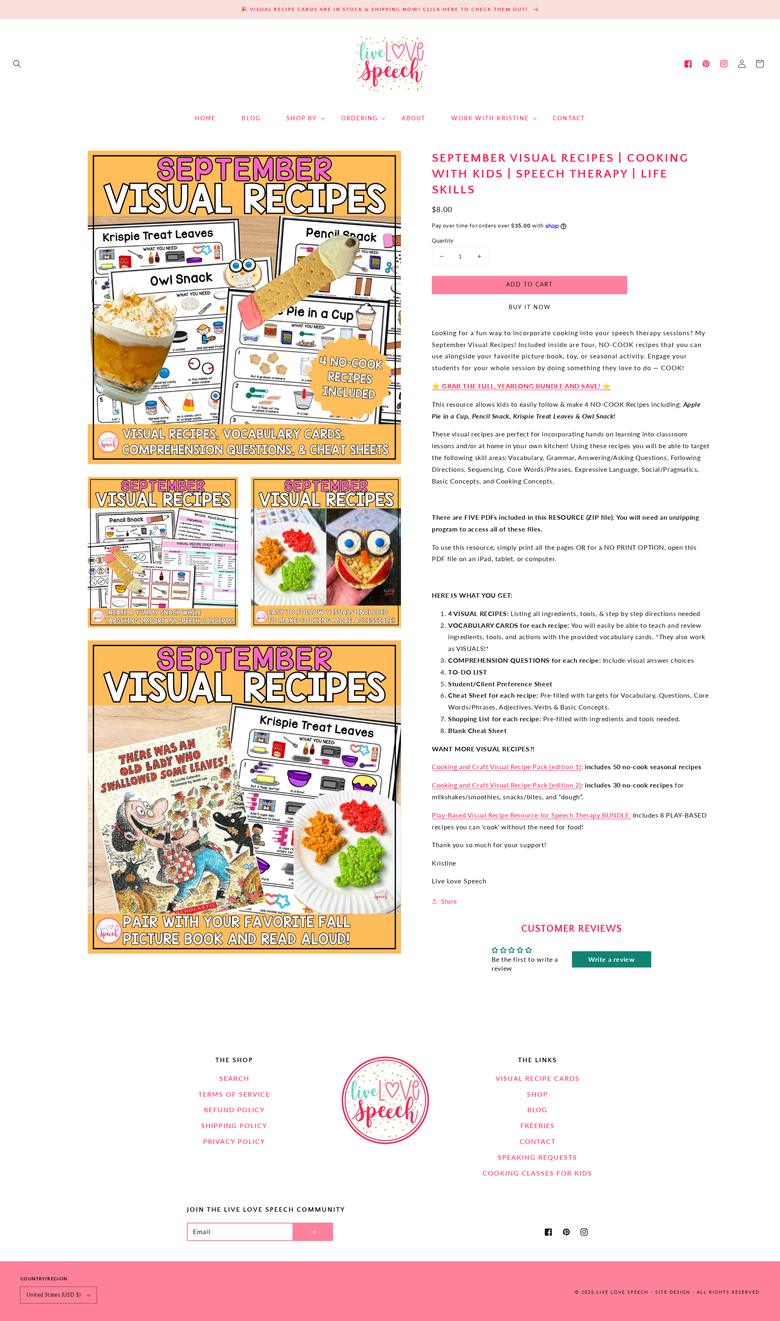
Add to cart (529, 284)
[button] (17, 64)
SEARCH (234, 1078)
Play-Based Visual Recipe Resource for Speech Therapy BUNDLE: (531, 815)
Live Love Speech (622, 1292)
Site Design (672, 1292)
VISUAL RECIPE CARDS (538, 1078)
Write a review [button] (611, 959)
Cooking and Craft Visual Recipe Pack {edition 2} (506, 785)
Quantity (442, 240)
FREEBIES (537, 1125)
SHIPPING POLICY (234, 1125)
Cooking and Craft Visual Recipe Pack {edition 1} (506, 766)
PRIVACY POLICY (234, 1141)
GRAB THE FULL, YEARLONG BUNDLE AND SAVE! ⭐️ (526, 386)
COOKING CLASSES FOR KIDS (537, 1173)
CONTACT (538, 1141)
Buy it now (530, 307)
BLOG (537, 1109)
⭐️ (436, 386)
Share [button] (449, 901)
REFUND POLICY (234, 1109)
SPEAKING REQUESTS (537, 1157)
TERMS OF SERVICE (234, 1094)
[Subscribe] (312, 1232)
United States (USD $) (53, 1294)
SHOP (537, 1094)
